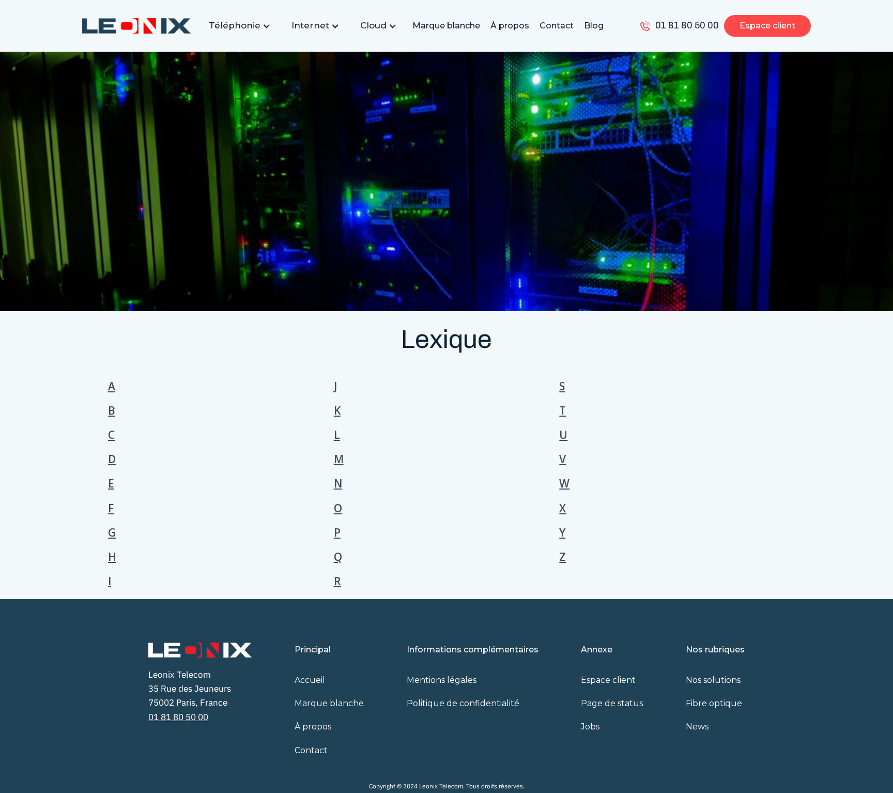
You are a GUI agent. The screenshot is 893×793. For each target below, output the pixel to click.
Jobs (590, 726)
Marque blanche (446, 25)
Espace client (767, 25)
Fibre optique (714, 703)
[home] (136, 26)
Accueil (310, 680)
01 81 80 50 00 (687, 25)
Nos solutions (713, 680)
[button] (239, 25)
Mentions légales (441, 680)
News (697, 726)
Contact (557, 25)
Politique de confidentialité (463, 703)
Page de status (612, 703)
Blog (594, 25)
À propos (509, 25)
